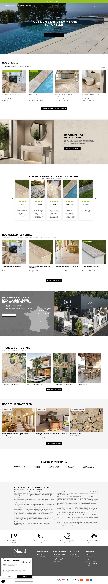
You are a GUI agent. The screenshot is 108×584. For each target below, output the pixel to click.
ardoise (25, 500)
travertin (21, 500)
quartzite (24, 502)
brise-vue (28, 518)
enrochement (22, 519)
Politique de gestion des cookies (91, 564)
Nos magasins (73, 554)
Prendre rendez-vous (74, 556)
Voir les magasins (9, 315)
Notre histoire (40, 554)
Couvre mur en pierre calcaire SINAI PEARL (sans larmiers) (39, 267)
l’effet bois (26, 514)
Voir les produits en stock (54, 35)
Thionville (67, 517)
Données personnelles (91, 561)
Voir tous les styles (54, 389)
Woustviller (91, 517)
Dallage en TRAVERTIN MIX (62, 96)
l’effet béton (32, 514)
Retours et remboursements (90, 555)
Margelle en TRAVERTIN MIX (36, 96)
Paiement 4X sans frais (14, 541)
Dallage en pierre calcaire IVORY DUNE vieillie (66, 266)
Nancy (73, 517)
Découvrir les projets (72, 148)
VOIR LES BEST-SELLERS (54, 280)
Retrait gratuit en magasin (59, 558)
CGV (87, 558)
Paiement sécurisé (57, 561)
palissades (18, 518)
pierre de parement (35, 518)
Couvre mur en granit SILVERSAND (90, 266)
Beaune (79, 517)
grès (20, 502)
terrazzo (28, 502)
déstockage (18, 507)
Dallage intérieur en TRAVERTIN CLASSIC (92, 96)
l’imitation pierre (19, 514)
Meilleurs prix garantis (67, 541)
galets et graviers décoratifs (31, 519)
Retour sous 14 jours (94, 541)
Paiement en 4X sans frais (59, 554)
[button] (5, 5)
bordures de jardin (44, 518)
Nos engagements (41, 556)
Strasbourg (59, 517)
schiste (28, 500)
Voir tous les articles (54, 443)
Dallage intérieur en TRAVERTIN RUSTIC (12, 96)
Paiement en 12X (57, 556)
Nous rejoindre (40, 558)
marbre (42, 500)
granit (17, 500)
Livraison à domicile (40, 541)
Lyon (85, 517)
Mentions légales (90, 559)
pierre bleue (33, 500)
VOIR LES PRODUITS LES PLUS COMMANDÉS (54, 109)
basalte (38, 500)
